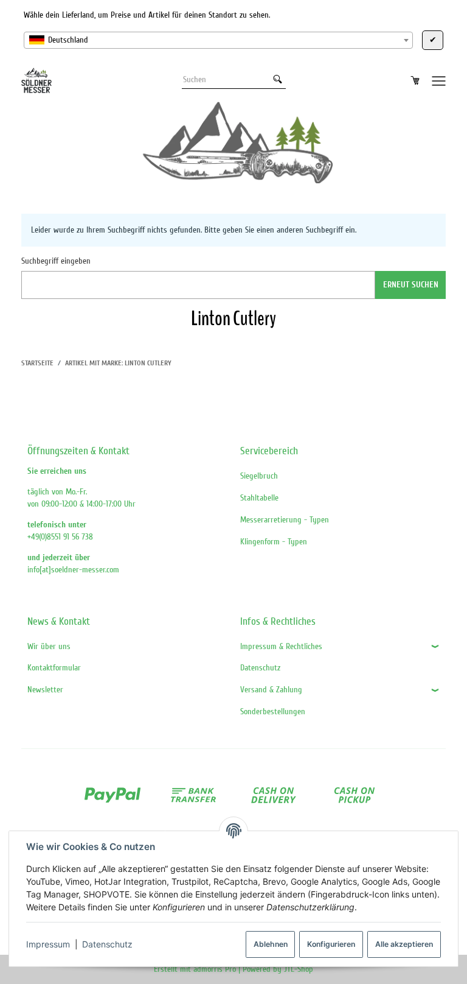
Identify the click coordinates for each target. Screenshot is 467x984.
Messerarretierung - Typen (284, 520)
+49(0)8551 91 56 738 (60, 537)
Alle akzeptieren (404, 944)
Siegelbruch (259, 476)
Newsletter (45, 689)
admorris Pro (214, 969)
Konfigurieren (331, 944)
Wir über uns (49, 646)
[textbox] (218, 40)
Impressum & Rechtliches (281, 646)
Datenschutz (107, 944)
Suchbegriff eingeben (56, 261)
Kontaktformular (54, 667)
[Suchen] (277, 79)
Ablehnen (271, 944)
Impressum (48, 944)
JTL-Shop (298, 969)
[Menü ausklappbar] (439, 80)
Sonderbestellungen (272, 711)
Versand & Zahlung (271, 689)
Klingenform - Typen (273, 541)
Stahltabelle (259, 498)
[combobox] (218, 40)
